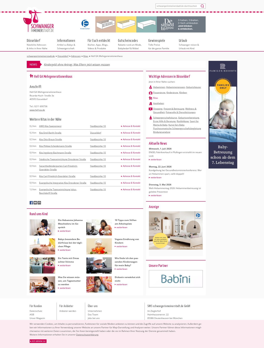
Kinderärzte (172, 92)
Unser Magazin (37, 318)
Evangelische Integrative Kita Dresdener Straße (62, 182)
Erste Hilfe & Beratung (164, 121)
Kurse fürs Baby (176, 124)
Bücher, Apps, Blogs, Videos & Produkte (99, 44)
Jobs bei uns (94, 318)
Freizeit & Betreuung (174, 108)
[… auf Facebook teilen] (31, 203)
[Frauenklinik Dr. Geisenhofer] (176, 278)
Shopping (158, 108)
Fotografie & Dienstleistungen (181, 112)
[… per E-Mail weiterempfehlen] (35, 203)
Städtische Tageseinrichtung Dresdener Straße (62, 159)
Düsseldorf (95, 132)
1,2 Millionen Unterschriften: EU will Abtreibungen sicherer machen (84, 64)
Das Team (93, 314)
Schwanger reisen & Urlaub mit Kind (189, 44)
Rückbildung (183, 121)
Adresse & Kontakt (131, 126)
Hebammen (159, 87)
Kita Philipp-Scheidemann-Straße (55, 146)
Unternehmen (95, 310)
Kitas (155, 97)
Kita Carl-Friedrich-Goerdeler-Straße (57, 176)
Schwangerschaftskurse (165, 117)
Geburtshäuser (193, 87)
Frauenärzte (159, 92)
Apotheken (158, 103)
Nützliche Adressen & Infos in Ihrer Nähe (37, 44)
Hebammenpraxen (175, 87)
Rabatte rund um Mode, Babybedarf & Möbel (130, 44)
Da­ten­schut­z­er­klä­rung (87, 334)
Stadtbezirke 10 (98, 126)
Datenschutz (36, 310)
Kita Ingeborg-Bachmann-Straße (55, 152)
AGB (32, 314)
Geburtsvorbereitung (188, 117)
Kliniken (183, 92)
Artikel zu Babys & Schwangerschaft (66, 44)
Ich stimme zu (38, 341)
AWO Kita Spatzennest (50, 126)
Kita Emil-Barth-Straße (50, 132)
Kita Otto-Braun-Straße (50, 139)
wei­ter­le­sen (156, 159)
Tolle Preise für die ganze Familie (158, 44)
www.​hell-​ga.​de (37, 109)
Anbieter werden (67, 310)
